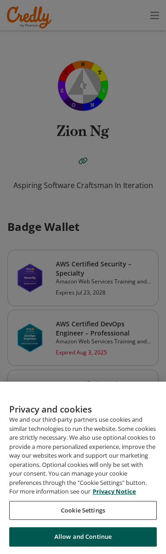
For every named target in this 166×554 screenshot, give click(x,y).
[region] (83, 468)
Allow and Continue (83, 536)
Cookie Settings (83, 510)
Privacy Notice (114, 491)
